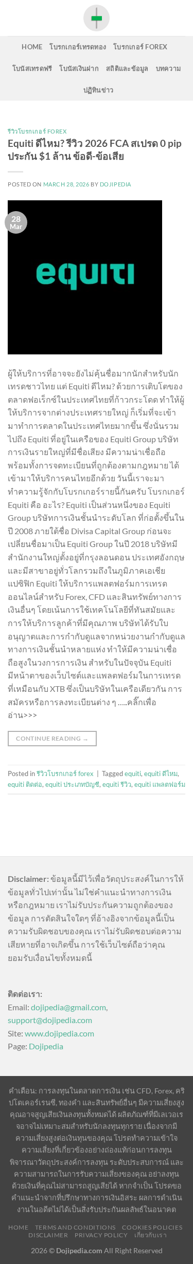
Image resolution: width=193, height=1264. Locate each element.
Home (32, 47)
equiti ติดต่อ (25, 784)
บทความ (168, 68)
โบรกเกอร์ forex (140, 47)
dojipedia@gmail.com (68, 1007)
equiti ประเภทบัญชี (72, 784)
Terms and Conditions (75, 1227)
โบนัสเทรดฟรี (32, 68)
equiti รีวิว (116, 784)
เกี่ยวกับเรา (150, 1235)
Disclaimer (48, 1235)
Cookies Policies (152, 1227)
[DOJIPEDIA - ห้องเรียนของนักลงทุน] (96, 18)
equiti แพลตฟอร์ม (159, 784)
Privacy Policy (101, 1235)
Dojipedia (46, 1046)
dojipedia (115, 184)
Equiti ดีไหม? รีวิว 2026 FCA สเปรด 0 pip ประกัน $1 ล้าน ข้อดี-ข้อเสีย (95, 149)
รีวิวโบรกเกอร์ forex (37, 131)
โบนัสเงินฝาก (79, 68)
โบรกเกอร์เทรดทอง (77, 47)
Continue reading (52, 738)
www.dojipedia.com (59, 1033)
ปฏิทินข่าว (98, 90)
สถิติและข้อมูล (127, 68)
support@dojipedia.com (50, 1020)
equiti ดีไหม (161, 773)
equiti (133, 773)
